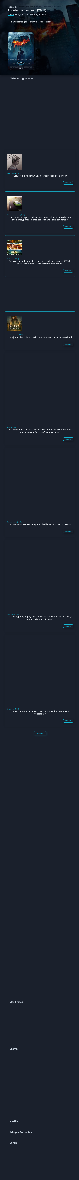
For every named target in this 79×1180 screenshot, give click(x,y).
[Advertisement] (40, 100)
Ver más (68, 183)
